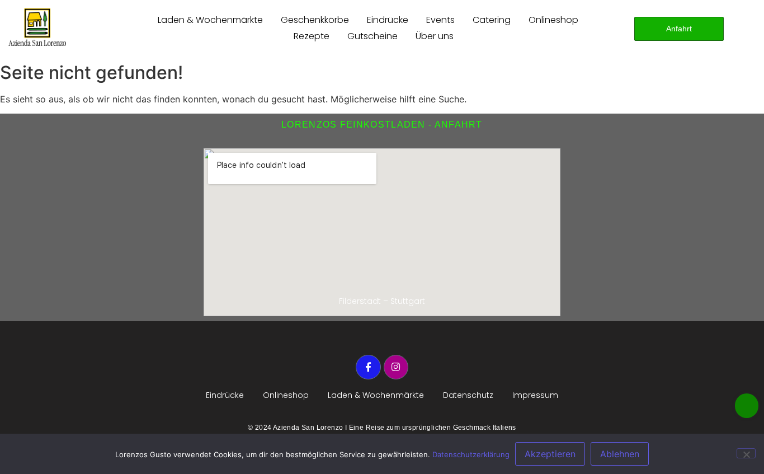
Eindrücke (387, 19)
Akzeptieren (550, 453)
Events (440, 19)
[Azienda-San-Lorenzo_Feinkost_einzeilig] (37, 27)
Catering (492, 19)
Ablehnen (619, 453)
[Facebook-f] (368, 367)
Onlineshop (553, 19)
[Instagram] (396, 367)
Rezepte (311, 36)
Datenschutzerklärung (471, 454)
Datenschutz (468, 395)
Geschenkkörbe (315, 19)
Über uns (435, 36)
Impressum (535, 395)
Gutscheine (372, 36)
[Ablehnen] (746, 453)
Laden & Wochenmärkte (210, 19)
